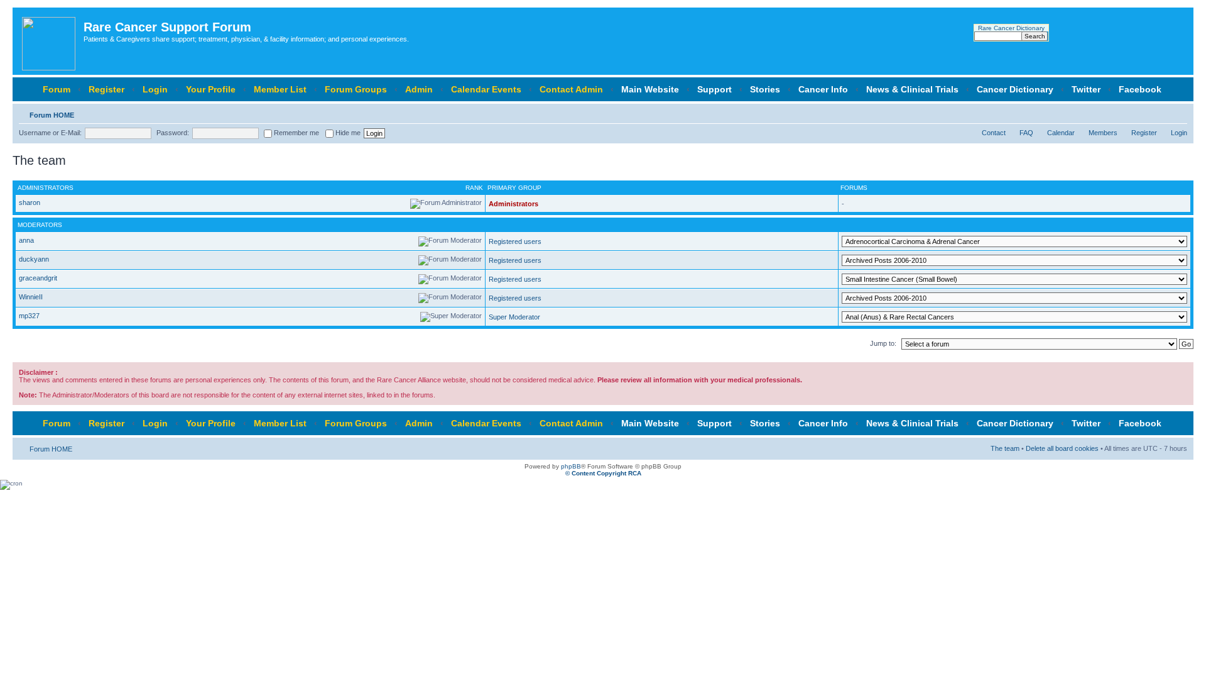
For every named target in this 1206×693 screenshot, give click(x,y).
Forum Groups (356, 89)
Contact (994, 132)
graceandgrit (38, 278)
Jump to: (883, 343)
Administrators (513, 204)
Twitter (1086, 89)
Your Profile (211, 89)
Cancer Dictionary (1015, 89)
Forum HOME (52, 115)
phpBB (571, 466)
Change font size (1178, 112)
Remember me (295, 132)
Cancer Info (823, 89)
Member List (280, 89)
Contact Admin (571, 89)
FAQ (1026, 132)
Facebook (1140, 89)
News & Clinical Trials (912, 89)
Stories (765, 89)
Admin (419, 89)
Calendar (1061, 132)
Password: (172, 132)
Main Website (650, 89)
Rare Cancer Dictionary (1011, 28)
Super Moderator (514, 317)
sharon (29, 202)
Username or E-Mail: (50, 132)
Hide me (347, 132)
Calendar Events (486, 89)
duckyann (34, 259)
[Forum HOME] (50, 41)
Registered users (515, 241)
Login (155, 89)
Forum (56, 89)
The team (1005, 448)
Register (106, 89)
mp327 (29, 315)
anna (26, 240)
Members (1103, 132)
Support (714, 89)
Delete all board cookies (1062, 448)
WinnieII (31, 297)
